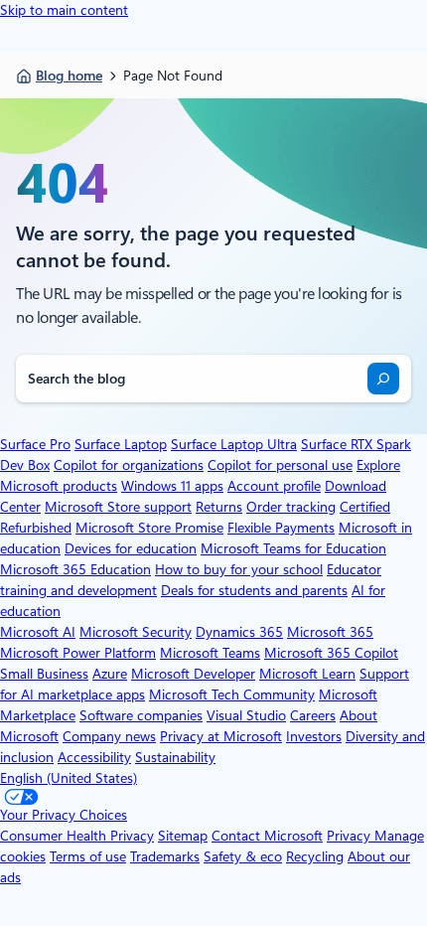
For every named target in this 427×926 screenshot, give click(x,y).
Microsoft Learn (307, 674)
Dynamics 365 (239, 632)
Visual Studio (246, 715)
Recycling (315, 856)
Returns (219, 507)
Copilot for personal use (280, 465)
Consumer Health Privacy (77, 836)
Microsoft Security (135, 632)
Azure (109, 674)
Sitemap (183, 836)
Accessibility (94, 757)
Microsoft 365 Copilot (331, 653)
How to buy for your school (239, 569)
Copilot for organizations (129, 465)
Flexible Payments (281, 528)
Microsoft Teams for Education (293, 548)
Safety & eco (243, 856)
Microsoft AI (37, 632)
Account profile (274, 486)
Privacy (350, 836)
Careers (313, 715)
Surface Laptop (120, 444)
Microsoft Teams (210, 653)
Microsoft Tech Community (232, 694)
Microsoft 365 (330, 632)
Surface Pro (35, 444)
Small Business (44, 674)
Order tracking (291, 507)
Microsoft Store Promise (149, 528)
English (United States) (68, 778)
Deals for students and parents (254, 590)
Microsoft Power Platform (78, 653)
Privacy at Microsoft (221, 736)
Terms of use (88, 856)
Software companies (141, 715)
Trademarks (165, 856)
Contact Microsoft (267, 836)
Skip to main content (64, 10)
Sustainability (175, 757)
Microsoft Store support (118, 507)
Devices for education (131, 548)
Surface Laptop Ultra (234, 444)
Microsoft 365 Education (75, 569)
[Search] (383, 378)
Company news (109, 736)
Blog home (69, 75)
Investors (314, 736)
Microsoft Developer (193, 674)
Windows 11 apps (172, 486)
